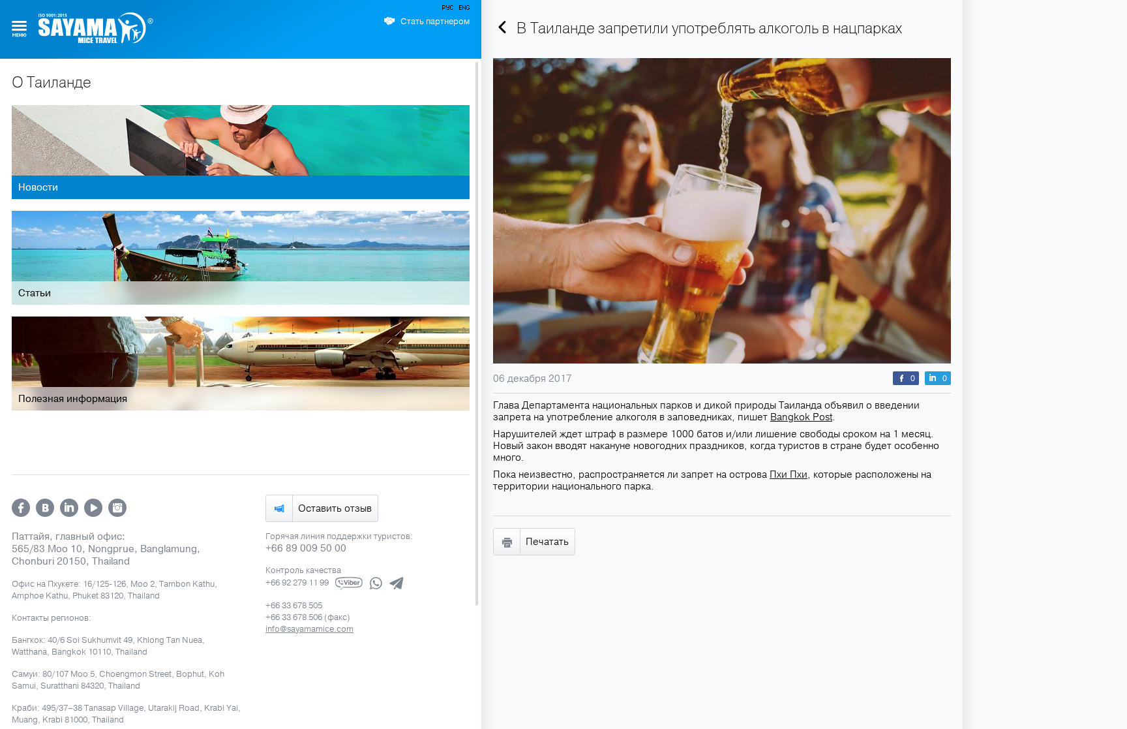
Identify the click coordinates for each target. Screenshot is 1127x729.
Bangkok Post (801, 417)
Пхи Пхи (788, 474)
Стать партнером (435, 21)
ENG (463, 9)
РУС (448, 9)
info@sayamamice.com (309, 629)
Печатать (547, 541)
